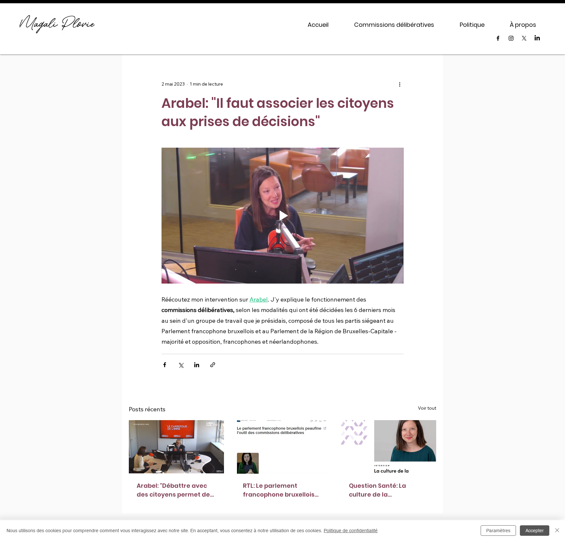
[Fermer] (557, 530)
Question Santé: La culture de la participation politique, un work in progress (384, 490)
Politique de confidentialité (351, 530)
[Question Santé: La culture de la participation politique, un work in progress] (388, 446)
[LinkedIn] (537, 38)
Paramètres (498, 530)
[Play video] (282, 216)
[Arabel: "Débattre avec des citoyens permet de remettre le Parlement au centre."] (176, 446)
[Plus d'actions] (399, 84)
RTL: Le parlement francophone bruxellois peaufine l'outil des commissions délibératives (279, 490)
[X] (524, 38)
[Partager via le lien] (213, 365)
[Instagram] (511, 38)
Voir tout (427, 408)
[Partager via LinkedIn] (197, 365)
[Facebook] (498, 38)
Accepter (534, 530)
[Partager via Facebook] (165, 365)
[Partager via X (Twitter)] (181, 365)
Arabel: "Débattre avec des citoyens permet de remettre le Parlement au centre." (176, 490)
